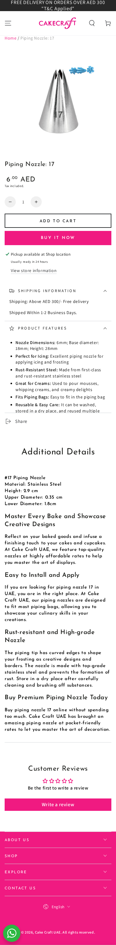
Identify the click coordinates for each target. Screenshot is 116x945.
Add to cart (58, 221)
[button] (92, 23)
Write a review (58, 804)
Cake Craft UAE (48, 932)
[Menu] (8, 23)
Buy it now (58, 238)
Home (10, 38)
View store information (34, 270)
